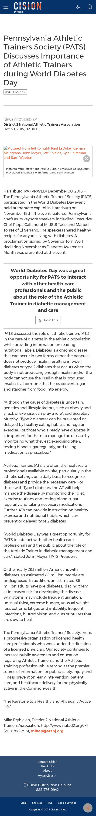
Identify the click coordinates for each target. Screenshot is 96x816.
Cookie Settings (67, 802)
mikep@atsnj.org (47, 731)
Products (47, 766)
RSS (50, 802)
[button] (78, 7)
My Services (46, 775)
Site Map (37, 802)
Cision (54, 809)
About (47, 770)
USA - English (14, 92)
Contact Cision (47, 762)
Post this (51, 320)
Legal (24, 802)
